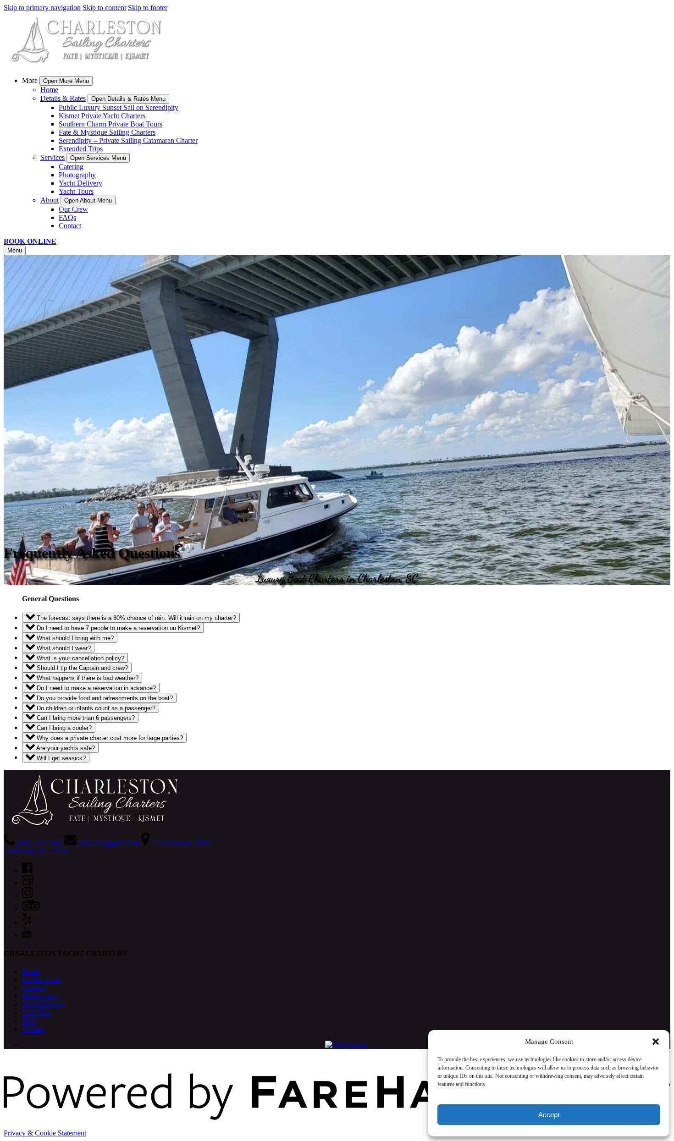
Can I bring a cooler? (63, 727)
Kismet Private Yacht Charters (102, 116)
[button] (655, 1041)
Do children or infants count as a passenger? (95, 707)
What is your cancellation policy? (79, 657)
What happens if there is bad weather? (86, 678)
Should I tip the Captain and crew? (81, 667)
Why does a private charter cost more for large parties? (109, 738)
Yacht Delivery (80, 183)
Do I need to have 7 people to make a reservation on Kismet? (117, 628)
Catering (71, 166)
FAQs (67, 217)
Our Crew (73, 209)
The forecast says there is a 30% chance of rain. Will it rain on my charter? (135, 617)
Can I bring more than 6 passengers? (85, 717)
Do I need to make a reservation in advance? (95, 688)
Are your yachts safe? (65, 748)
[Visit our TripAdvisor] (31, 908)
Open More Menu (66, 80)
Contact (70, 226)
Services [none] (52, 157)
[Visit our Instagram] (27, 896)
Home (49, 89)
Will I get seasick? (60, 757)
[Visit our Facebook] (27, 870)
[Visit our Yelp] (26, 922)
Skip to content (104, 7)
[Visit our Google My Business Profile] (27, 883)
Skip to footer (147, 7)
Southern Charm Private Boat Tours (110, 124)
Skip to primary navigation (42, 7)
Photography (77, 175)
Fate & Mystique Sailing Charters (107, 132)
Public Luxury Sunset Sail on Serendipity (118, 107)
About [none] (49, 200)
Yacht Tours (76, 191)
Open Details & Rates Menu (128, 98)
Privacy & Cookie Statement (45, 1133)
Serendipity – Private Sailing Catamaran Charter (128, 140)
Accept (548, 1115)
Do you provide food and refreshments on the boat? (104, 698)
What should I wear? (63, 648)
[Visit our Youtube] (26, 935)
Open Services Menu (98, 157)
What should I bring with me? (74, 638)
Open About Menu (88, 200)
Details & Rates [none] (63, 98)
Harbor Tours (41, 979)
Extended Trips (81, 149)
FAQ (29, 1021)
